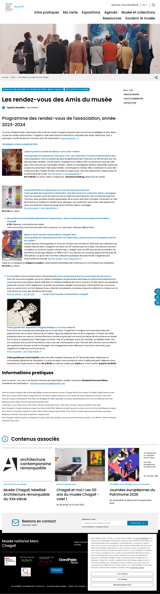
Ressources (112, 18)
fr (143, 5)
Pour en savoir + (68, 138)
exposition (130, 103)
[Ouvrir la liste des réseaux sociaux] (156, 78)
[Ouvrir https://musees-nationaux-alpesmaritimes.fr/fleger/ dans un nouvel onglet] (27, 561)
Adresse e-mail (88, 519)
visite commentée (133, 99)
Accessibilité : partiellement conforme (27, 586)
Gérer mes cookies (77, 586)
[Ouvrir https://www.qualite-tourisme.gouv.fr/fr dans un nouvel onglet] (26, 572)
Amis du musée (131, 94)
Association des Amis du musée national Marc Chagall (33, 89)
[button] (153, 5)
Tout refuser (122, 579)
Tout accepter (122, 574)
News (13, 77)
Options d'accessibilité (124, 5)
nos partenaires (141, 538)
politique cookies (137, 567)
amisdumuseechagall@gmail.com (47, 383)
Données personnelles (56, 586)
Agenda (110, 12)
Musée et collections (138, 12)
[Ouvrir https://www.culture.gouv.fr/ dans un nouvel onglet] (10, 561)
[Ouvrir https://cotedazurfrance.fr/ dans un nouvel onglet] (56, 571)
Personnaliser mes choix (122, 585)
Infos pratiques (46, 12)
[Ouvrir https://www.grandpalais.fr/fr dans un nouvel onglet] (68, 561)
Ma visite (70, 12)
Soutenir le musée (140, 18)
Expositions (91, 12)
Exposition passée (66, 484)
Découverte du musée (77, 89)
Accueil (5, 77)
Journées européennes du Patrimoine (130, 484)
